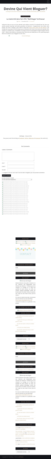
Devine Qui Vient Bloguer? (25, 9)
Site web (3, 169)
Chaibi (17, 427)
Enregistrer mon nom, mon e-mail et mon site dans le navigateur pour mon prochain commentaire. (24, 172)
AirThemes (21, 457)
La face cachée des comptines (28, 438)
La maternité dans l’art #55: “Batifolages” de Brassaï (26, 19)
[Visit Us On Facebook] (30, 241)
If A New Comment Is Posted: (8, 178)
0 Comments (31, 21)
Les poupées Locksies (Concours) (27, 444)
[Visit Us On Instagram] (25, 244)
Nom (3, 163)
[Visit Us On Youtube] (30, 243)
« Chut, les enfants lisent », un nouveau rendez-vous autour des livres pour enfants (25, 434)
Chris (17, 444)
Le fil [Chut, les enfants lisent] (23, 327)
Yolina (19, 21)
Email (17, 267)
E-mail (3, 166)
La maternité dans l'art (25, 16)
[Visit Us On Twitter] (20, 241)
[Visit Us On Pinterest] (21, 243)
